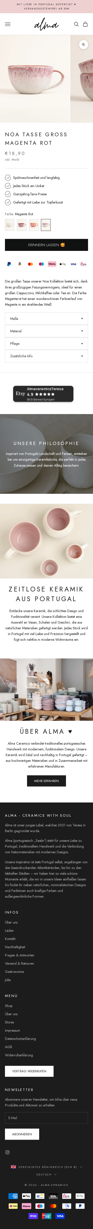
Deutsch (44, 1174)
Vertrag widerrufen (29, 1071)
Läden (9, 930)
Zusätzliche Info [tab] (21, 356)
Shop (8, 1005)
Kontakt (10, 938)
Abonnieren (22, 1134)
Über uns (11, 922)
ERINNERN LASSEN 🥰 (46, 245)
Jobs (8, 979)
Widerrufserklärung (19, 1055)
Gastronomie (14, 971)
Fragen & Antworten (19, 955)
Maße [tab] (14, 318)
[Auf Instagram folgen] (7, 1152)
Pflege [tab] (14, 343)
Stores (9, 1022)
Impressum (12, 1030)
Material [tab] (16, 331)
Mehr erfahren (46, 781)
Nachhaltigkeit (15, 946)
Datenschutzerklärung (20, 1038)
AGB (8, 1046)
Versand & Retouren (19, 963)
